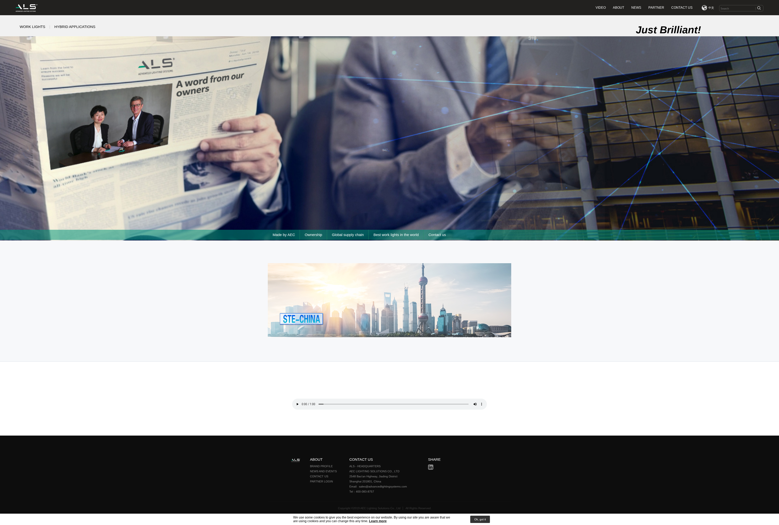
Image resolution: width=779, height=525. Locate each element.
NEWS (636, 7)
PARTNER (656, 7)
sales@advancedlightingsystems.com (383, 486)
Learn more (378, 521)
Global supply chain (348, 235)
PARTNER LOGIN (321, 481)
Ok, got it (480, 519)
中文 (711, 7)
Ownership (313, 235)
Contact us (437, 235)
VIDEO (601, 7)
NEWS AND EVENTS (323, 471)
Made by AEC (284, 235)
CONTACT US (682, 7)
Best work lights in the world (396, 235)
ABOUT (618, 7)
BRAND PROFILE (321, 466)
